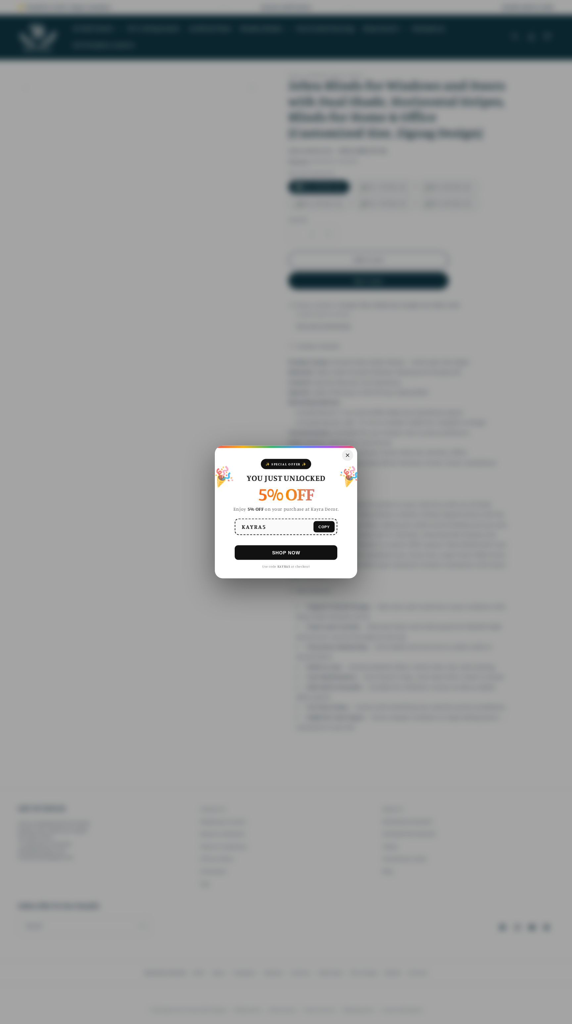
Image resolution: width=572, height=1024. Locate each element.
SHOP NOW (286, 552)
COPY (324, 527)
